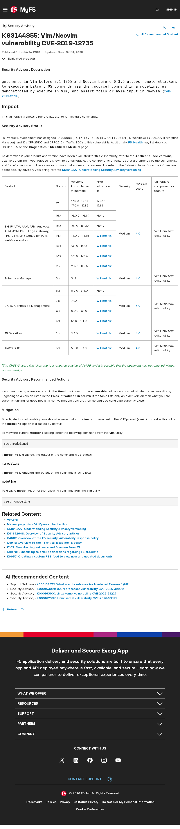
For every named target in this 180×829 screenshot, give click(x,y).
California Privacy (86, 802)
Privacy (65, 802)
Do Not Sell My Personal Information (128, 802)
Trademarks (34, 802)
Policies (51, 802)
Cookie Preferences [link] (90, 809)
